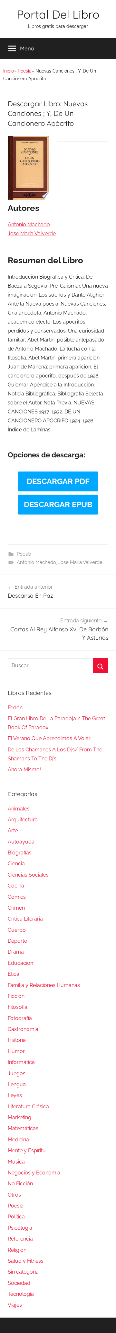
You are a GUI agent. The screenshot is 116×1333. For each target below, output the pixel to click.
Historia (17, 1040)
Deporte (17, 941)
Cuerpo (17, 930)
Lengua (17, 1084)
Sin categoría (23, 1272)
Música (16, 1162)
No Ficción (20, 1184)
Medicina (18, 1140)
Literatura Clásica (28, 1107)
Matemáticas (23, 1128)
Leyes (15, 1095)
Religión (17, 1250)
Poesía (25, 71)
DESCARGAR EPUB (58, 504)
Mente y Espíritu (27, 1150)
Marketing (19, 1117)
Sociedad (19, 1283)
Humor (16, 1051)
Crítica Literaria (25, 919)
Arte (13, 830)
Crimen (16, 908)
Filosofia (17, 1007)
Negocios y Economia (34, 1173)
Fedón (15, 708)
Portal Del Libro (58, 14)
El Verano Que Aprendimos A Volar (49, 738)
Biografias (20, 853)
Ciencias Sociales (28, 875)
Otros (14, 1195)
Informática (21, 1062)
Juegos (16, 1073)
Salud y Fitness (26, 1261)
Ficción (16, 996)
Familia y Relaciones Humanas (44, 985)
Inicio (8, 71)
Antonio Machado (36, 562)
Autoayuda (21, 842)
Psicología (20, 1228)
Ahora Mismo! (24, 769)
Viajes (15, 1305)
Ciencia (16, 864)
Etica (13, 974)
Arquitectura (23, 820)
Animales (19, 809)
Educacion (20, 963)
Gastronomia (23, 1029)
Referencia (20, 1239)
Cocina (16, 886)
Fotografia (20, 1018)
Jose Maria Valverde (80, 562)
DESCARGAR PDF (58, 481)
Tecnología (21, 1294)
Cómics (17, 897)
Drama (16, 952)
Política (16, 1217)
